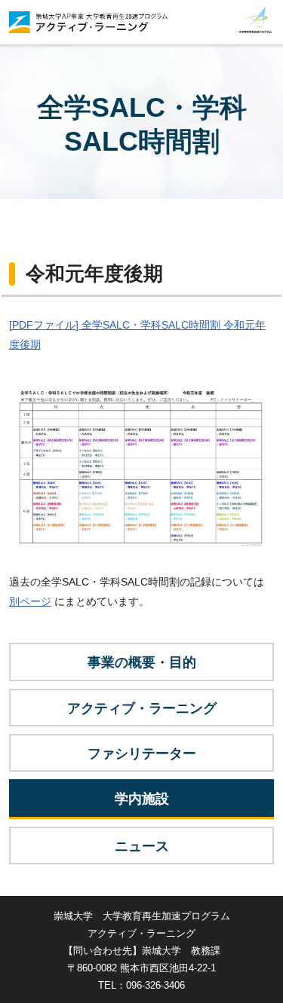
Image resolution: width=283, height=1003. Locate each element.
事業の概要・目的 (142, 662)
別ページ (30, 601)
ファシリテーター (142, 753)
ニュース (142, 846)
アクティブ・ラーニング (142, 708)
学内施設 (142, 798)
